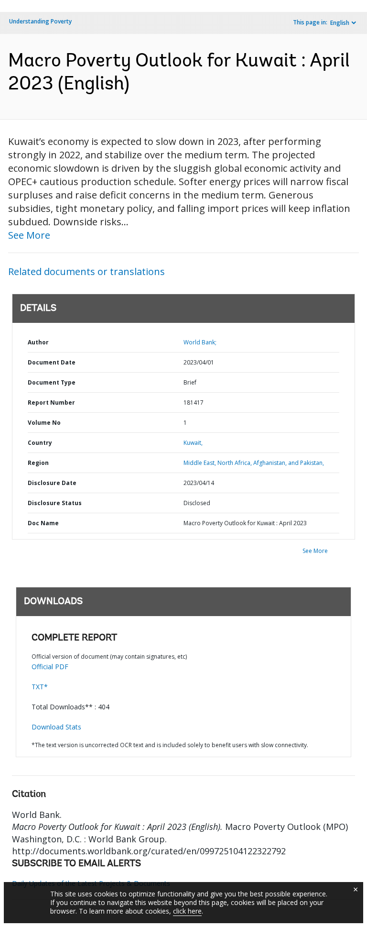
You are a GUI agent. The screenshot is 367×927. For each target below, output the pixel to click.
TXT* (40, 686)
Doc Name (43, 523)
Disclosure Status (55, 503)
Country (40, 443)
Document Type (52, 382)
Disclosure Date (52, 483)
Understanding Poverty (40, 21)
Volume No (44, 423)
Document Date (52, 362)
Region (38, 463)
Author (38, 342)
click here (187, 911)
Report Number (51, 402)
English (339, 23)
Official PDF (50, 666)
